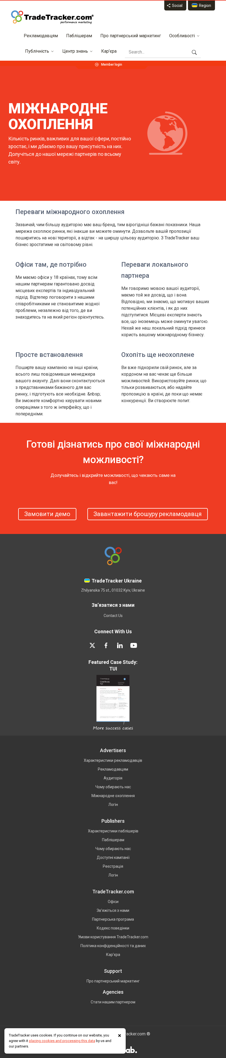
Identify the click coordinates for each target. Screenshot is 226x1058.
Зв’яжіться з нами (113, 910)
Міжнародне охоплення (113, 796)
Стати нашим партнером (113, 1002)
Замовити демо (47, 514)
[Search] (194, 52)
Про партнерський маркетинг (130, 35)
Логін (113, 804)
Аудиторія (113, 778)
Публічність (37, 51)
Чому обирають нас (113, 787)
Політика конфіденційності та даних (113, 946)
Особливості (182, 35)
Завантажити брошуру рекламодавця (147, 514)
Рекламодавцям (41, 35)
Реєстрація (113, 866)
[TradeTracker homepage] (52, 17)
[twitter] (92, 645)
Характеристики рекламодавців (113, 760)
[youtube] (133, 645)
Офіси (113, 901)
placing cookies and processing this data (62, 1041)
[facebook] (106, 645)
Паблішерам (79, 35)
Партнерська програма (113, 919)
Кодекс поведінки (113, 928)
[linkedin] (120, 645)
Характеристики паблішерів (113, 831)
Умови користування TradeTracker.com (113, 937)
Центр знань (75, 51)
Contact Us (113, 615)
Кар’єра (109, 51)
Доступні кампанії (113, 857)
